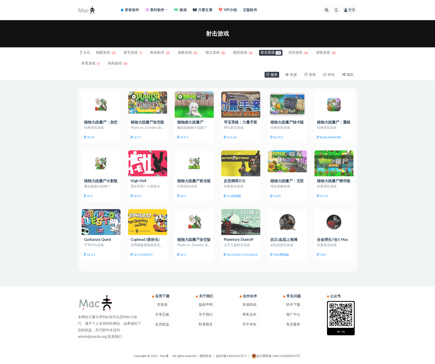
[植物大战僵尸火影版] (101, 163)
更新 (312, 75)
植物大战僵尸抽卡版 (287, 122)
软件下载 (293, 305)
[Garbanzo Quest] (101, 222)
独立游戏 (214, 52)
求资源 (162, 305)
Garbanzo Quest (97, 240)
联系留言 (206, 324)
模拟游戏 (242, 52)
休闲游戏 (117, 63)
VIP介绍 (230, 10)
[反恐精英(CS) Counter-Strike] (240, 163)
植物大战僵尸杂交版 (147, 122)
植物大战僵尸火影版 (101, 181)
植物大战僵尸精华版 (333, 181)
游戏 (183, 10)
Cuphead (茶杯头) (145, 240)
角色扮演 (159, 52)
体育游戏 (90, 63)
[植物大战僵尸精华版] (333, 163)
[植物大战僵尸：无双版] (287, 161)
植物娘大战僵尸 (190, 122)
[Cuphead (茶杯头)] (147, 222)
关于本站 (249, 324)
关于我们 (206, 314)
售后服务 (293, 324)
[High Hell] (147, 163)
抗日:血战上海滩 (283, 240)
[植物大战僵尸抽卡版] (287, 104)
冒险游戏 (325, 52)
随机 (350, 75)
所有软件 (132, 10)
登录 (351, 10)
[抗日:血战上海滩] (287, 222)
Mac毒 (164, 355)
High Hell (138, 181)
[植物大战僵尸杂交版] (147, 102)
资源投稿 (249, 305)
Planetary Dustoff (238, 240)
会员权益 (162, 324)
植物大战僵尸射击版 (194, 181)
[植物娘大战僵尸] (194, 104)
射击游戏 (270, 52)
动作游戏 (297, 52)
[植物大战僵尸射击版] (194, 163)
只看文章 (205, 10)
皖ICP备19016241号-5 (231, 355)
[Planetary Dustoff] (240, 222)
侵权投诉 (205, 355)
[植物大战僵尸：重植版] (333, 104)
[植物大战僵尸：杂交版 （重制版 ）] (101, 104)
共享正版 (162, 314)
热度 (293, 75)
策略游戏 (187, 52)
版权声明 (206, 305)
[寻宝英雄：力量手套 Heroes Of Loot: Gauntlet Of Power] (240, 104)
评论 (331, 75)
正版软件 (250, 10)
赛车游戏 (132, 52)
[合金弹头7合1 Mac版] (333, 222)
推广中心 (293, 314)
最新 (274, 75)
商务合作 (249, 314)
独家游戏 (105, 52)
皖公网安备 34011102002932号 (278, 355)
